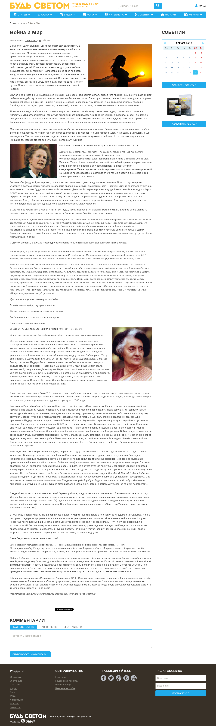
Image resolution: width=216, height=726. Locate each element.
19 (178, 67)
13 (184, 62)
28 (189, 72)
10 (166, 62)
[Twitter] (111, 678)
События (15, 684)
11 (172, 62)
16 (201, 62)
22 (195, 67)
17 (166, 67)
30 (201, 72)
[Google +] (118, 678)
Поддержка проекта (66, 680)
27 (183, 72)
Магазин (14, 703)
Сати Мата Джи (33, 40)
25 (172, 72)
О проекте (16, 677)
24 (166, 72)
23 (201, 67)
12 (178, 62)
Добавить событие (184, 85)
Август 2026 (184, 43)
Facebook (49, 627)
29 (195, 72)
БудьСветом (23, 627)
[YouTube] (134, 678)
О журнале (16, 680)
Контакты (15, 707)
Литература (16, 699)
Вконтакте (73, 627)
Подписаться (180, 693)
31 (166, 77)
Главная (14, 23)
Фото (12, 696)
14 (189, 62)
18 (172, 67)
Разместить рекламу (184, 124)
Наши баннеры (63, 684)
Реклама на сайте (65, 688)
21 (189, 67)
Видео (13, 692)
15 (195, 62)
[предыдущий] (165, 43)
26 (177, 72)
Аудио (13, 688)
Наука (22, 23)
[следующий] (203, 43)
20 (183, 67)
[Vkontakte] (126, 678)
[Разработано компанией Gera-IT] (28, 721)
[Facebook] (103, 678)
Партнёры (61, 677)
